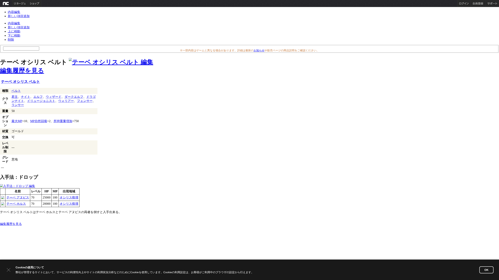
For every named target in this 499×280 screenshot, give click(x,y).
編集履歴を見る (22, 70)
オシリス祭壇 (69, 197)
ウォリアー (66, 100)
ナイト (25, 96)
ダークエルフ (74, 96)
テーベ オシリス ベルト (20, 82)
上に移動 (14, 31)
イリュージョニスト (41, 100)
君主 (15, 96)
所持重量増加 (63, 121)
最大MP (17, 121)
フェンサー (85, 100)
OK (486, 269)
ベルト (16, 90)
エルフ (38, 96)
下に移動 (14, 35)
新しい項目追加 (19, 16)
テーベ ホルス (16, 203)
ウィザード (53, 96)
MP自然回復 (38, 121)
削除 (11, 39)
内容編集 (14, 12)
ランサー (18, 105)
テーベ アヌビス (17, 197)
